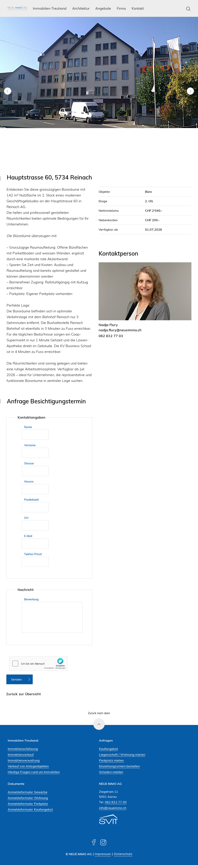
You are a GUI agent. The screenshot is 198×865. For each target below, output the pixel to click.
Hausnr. (29, 481)
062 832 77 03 (111, 336)
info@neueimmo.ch (112, 808)
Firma (121, 9)
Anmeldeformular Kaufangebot (30, 809)
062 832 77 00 (116, 802)
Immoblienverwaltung (24, 760)
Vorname (30, 445)
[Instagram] (103, 844)
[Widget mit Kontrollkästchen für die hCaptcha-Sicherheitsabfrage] (38, 663)
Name (28, 427)
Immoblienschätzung (23, 749)
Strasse (29, 463)
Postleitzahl (31, 499)
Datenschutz (123, 854)
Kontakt (138, 9)
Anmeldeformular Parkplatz (28, 804)
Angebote (103, 9)
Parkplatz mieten (111, 760)
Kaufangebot (108, 749)
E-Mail (28, 536)
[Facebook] (94, 844)
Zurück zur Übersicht (23, 694)
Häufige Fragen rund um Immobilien (34, 772)
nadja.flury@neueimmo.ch (120, 330)
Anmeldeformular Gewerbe (27, 792)
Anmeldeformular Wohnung (28, 798)
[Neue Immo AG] (17, 8)
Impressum (103, 854)
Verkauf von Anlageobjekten (28, 766)
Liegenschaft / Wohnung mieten (122, 754)
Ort (26, 518)
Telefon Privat (33, 554)
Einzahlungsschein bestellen (119, 766)
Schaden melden (111, 772)
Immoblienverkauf (21, 754)
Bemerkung (31, 599)
